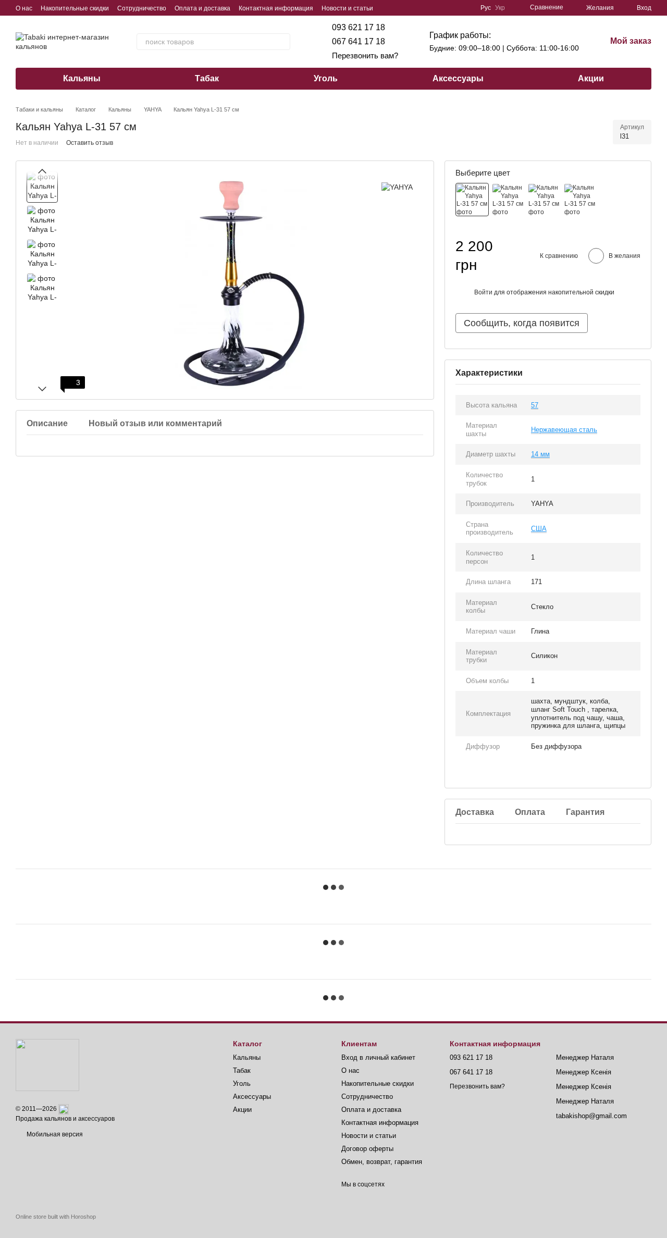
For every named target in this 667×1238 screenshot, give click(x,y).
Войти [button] (483, 292)
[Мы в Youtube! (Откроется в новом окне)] (441, 8)
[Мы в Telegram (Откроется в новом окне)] (416, 8)
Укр (500, 8)
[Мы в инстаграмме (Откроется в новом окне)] (453, 8)
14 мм (540, 454)
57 (534, 405)
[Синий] (544, 199)
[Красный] (508, 199)
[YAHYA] (397, 186)
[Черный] (472, 199)
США (539, 529)
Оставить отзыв (89, 142)
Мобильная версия (54, 1134)
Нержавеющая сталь (564, 430)
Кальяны (82, 78)
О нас (24, 8)
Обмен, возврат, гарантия (381, 1162)
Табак (207, 78)
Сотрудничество (141, 8)
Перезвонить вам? (365, 55)
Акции (591, 78)
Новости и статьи (347, 8)
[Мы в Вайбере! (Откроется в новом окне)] (403, 8)
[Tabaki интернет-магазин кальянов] (47, 1064)
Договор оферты (367, 1149)
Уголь (326, 78)
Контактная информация (276, 8)
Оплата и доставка (202, 8)
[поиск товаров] (282, 41)
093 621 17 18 (358, 27)
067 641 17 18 (358, 41)
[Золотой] (580, 199)
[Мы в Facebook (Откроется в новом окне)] (428, 8)
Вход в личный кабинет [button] (378, 1057)
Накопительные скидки (75, 8)
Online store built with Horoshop (56, 1217)
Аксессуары (458, 78)
